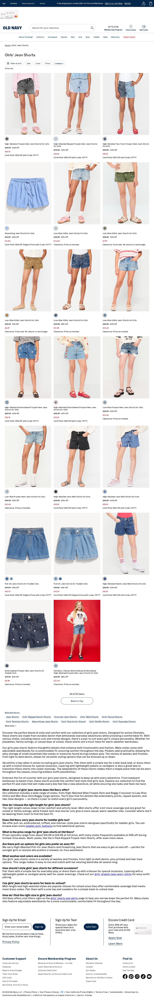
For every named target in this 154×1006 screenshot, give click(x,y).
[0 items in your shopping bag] (150, 3)
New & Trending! (26, 37)
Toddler (96, 37)
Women (64, 37)
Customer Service (10, 963)
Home (7, 45)
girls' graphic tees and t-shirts (113, 874)
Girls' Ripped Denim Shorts (36, 717)
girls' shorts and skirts (64, 898)
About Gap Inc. (132, 992)
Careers (89, 967)
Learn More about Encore (50, 967)
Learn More (115, 943)
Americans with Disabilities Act (16, 995)
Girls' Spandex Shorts (124, 721)
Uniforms (40, 37)
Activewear (52, 37)
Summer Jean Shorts (65, 717)
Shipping (6, 967)
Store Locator (129, 967)
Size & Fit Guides (9, 981)
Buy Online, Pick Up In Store (15, 985)
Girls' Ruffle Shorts (99, 721)
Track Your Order (10, 974)
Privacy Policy (10, 941)
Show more (9, 726)
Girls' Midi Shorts (89, 717)
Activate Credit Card (47, 970)
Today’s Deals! (129, 37)
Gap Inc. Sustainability (96, 974)
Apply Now (115, 937)
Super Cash (91, 981)
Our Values (90, 970)
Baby (105, 37)
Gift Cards (7, 978)
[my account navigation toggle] (143, 3)
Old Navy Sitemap (94, 963)
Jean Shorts (12, 717)
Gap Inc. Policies (84, 995)
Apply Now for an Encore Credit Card (55, 974)
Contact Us (128, 963)
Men (73, 37)
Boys (88, 37)
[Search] (92, 27)
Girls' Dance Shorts (112, 717)
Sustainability (116, 992)
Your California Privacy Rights (79, 992)
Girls (80, 37)
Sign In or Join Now (114, 3)
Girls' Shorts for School (73, 721)
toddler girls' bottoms (39, 826)
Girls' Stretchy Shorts (17, 721)
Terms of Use (101, 992)
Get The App (128, 970)
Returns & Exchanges (12, 970)
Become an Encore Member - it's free (55, 963)
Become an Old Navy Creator (99, 978)
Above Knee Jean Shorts (45, 721)
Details (127, 3)
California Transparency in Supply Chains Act (53, 995)
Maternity (115, 37)
